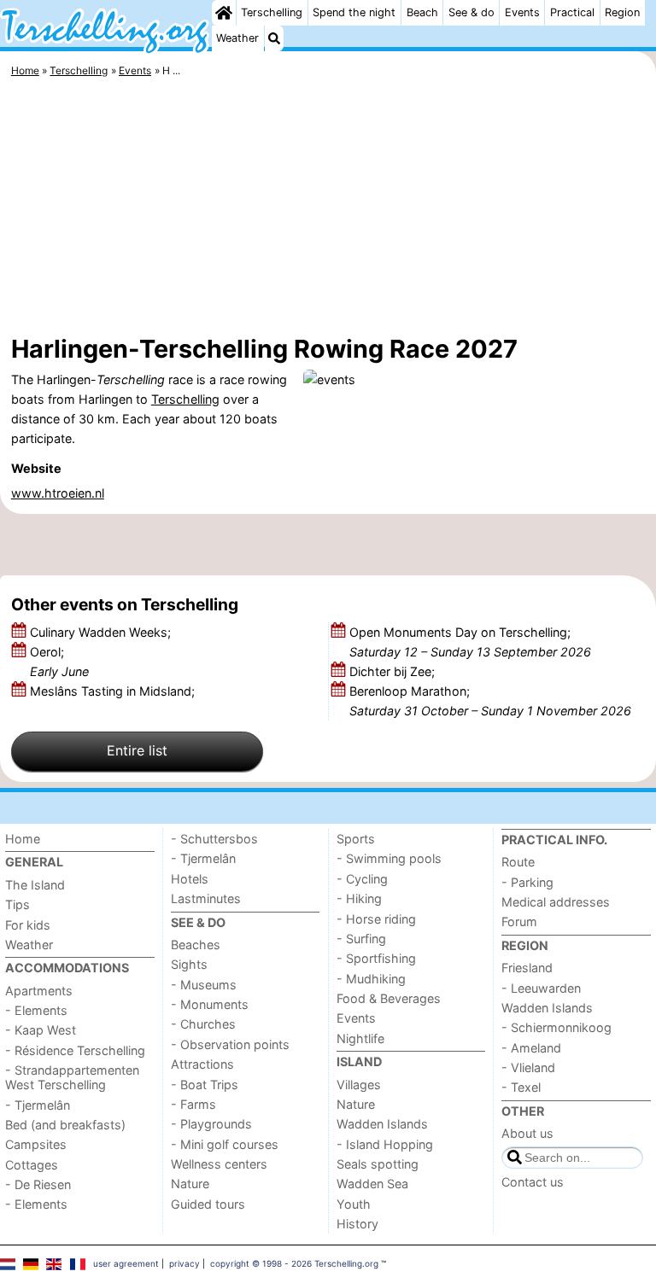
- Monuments (210, 1004)
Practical (572, 12)
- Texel (521, 1087)
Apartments (39, 990)
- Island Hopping (385, 1144)
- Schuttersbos (214, 838)
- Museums (204, 984)
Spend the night (354, 12)
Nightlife (360, 1038)
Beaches (195, 944)
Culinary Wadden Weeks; (102, 632)
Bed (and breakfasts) (65, 1124)
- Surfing (361, 938)
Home (22, 838)
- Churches (203, 1024)
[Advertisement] (328, 209)
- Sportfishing (376, 958)
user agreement (126, 1263)
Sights (189, 964)
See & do (471, 12)
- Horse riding (376, 919)
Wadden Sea (372, 1183)
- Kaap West (40, 1030)
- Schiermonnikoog (556, 1027)
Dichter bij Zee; (393, 671)
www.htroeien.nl (57, 493)
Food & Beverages (389, 998)
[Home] (224, 13)
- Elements (36, 1010)
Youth (354, 1204)
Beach (422, 12)
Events (522, 12)
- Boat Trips (204, 1084)
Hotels (189, 879)
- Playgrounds (211, 1124)
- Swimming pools (389, 858)
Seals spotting (378, 1164)
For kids (27, 925)
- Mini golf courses (224, 1144)
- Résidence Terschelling (75, 1050)
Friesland (527, 967)
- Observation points (230, 1044)
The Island (35, 885)
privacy (184, 1263)
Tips (17, 904)
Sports (356, 838)
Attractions (202, 1064)
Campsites (36, 1144)
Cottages (31, 1165)
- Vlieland (528, 1067)
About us (527, 1133)
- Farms (193, 1104)
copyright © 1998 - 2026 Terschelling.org (294, 1263)
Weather (237, 38)
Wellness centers (219, 1164)
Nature (190, 1183)
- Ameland (531, 1048)
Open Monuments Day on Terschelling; (470, 642)
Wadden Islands (382, 1124)
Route (518, 861)
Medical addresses (555, 902)
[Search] (274, 38)
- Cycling (362, 879)
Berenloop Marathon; (490, 701)
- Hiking (359, 898)
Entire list (137, 750)
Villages (359, 1084)
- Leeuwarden (541, 988)
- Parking (527, 882)
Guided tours (208, 1204)
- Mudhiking (371, 978)
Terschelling (271, 12)
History (357, 1223)
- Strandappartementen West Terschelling (72, 1077)
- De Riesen (38, 1184)
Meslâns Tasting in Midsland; (114, 691)
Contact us (532, 1182)
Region (622, 12)
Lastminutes (206, 898)
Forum (519, 921)
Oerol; (59, 661)
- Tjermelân (37, 1105)
